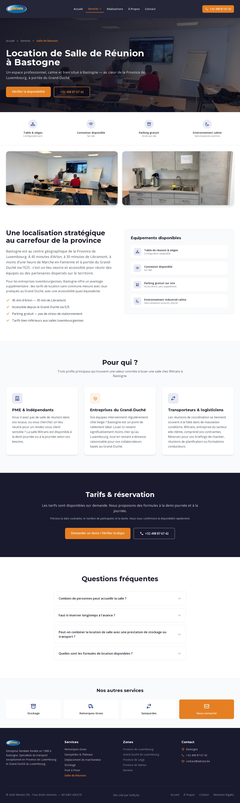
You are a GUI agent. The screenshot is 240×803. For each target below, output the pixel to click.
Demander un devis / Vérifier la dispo (97, 533)
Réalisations (115, 9)
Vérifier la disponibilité (28, 91)
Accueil (78, 9)
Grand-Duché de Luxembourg (141, 754)
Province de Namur (134, 765)
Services (93, 8)
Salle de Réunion (75, 775)
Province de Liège (134, 759)
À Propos (134, 9)
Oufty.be (134, 795)
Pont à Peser (72, 770)
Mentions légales (223, 794)
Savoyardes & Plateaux (78, 754)
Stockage (70, 765)
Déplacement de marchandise (82, 759)
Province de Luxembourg (138, 749)
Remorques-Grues (75, 749)
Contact (150, 9)
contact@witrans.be (198, 761)
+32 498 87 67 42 (220, 9)
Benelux (128, 770)
